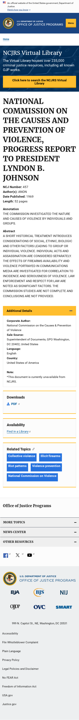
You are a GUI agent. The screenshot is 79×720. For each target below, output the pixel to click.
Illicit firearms (50, 456)
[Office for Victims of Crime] (39, 609)
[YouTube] (31, 556)
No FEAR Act (10, 677)
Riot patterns (17, 466)
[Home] (40, 23)
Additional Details (19, 311)
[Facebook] (7, 556)
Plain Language (11, 651)
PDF (14, 404)
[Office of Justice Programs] (8, 23)
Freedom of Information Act (19, 686)
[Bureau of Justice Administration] (15, 595)
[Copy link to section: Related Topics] (33, 449)
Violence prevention (46, 466)
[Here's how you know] (39, 6)
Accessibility (10, 633)
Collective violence (21, 456)
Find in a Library (17, 431)
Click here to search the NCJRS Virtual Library (39, 81)
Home (6, 39)
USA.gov (7, 695)
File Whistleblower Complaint (20, 642)
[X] (19, 556)
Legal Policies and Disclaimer (20, 669)
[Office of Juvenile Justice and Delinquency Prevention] (15, 610)
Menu (71, 23)
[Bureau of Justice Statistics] (39, 597)
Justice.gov (9, 704)
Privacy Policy (10, 660)
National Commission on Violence (32, 476)
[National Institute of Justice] (64, 595)
